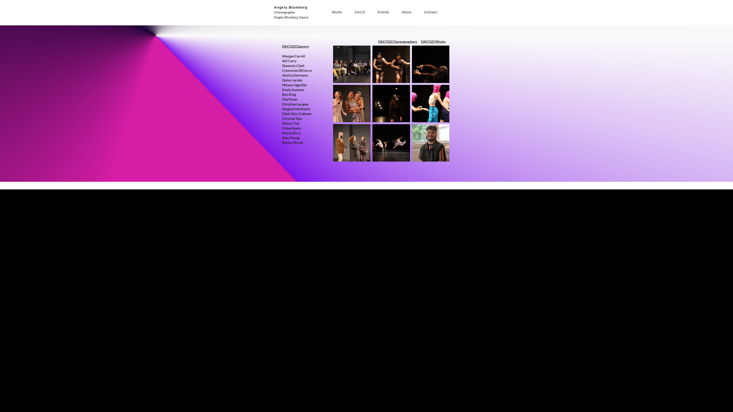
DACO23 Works (433, 41)
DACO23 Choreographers (397, 41)
